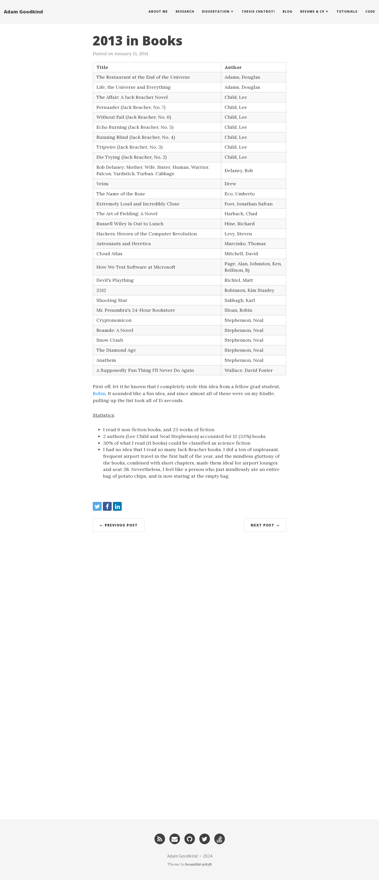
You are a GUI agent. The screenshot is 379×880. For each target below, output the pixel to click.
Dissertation (215, 11)
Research (185, 11)
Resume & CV (312, 11)
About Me (158, 11)
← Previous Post (119, 525)
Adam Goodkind (23, 12)
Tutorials (347, 11)
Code (370, 11)
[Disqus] (189, 606)
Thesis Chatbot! (258, 11)
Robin (99, 393)
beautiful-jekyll (198, 864)
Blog (287, 11)
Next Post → (265, 525)
